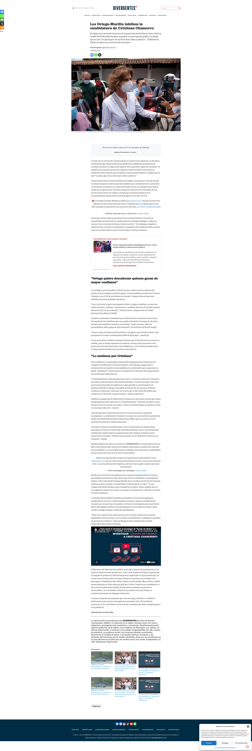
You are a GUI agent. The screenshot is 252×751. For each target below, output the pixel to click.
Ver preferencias (241, 743)
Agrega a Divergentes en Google (125, 152)
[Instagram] (124, 723)
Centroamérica (120, 15)
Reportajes (96, 15)
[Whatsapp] (2, 16)
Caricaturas (161, 15)
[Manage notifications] (247, 746)
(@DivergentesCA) (109, 47)
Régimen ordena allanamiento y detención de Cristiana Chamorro (101, 666)
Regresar (96, 706)
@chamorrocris (134, 201)
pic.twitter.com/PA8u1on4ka (149, 207)
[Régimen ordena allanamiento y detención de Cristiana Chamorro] (102, 657)
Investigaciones (107, 15)
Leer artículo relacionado (124, 266)
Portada (87, 15)
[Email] (2, 20)
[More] (2, 28)
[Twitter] (120, 723)
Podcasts (152, 15)
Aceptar (209, 743)
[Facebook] (2, 12)
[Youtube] (131, 723)
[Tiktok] (127, 723)
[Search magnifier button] (179, 8)
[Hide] (1, 31)
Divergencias (142, 15)
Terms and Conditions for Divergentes (225, 747)
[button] (248, 726)
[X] (2, 24)
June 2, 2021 (143, 213)
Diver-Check (132, 15)
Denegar (225, 743)
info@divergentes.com (159, 738)
